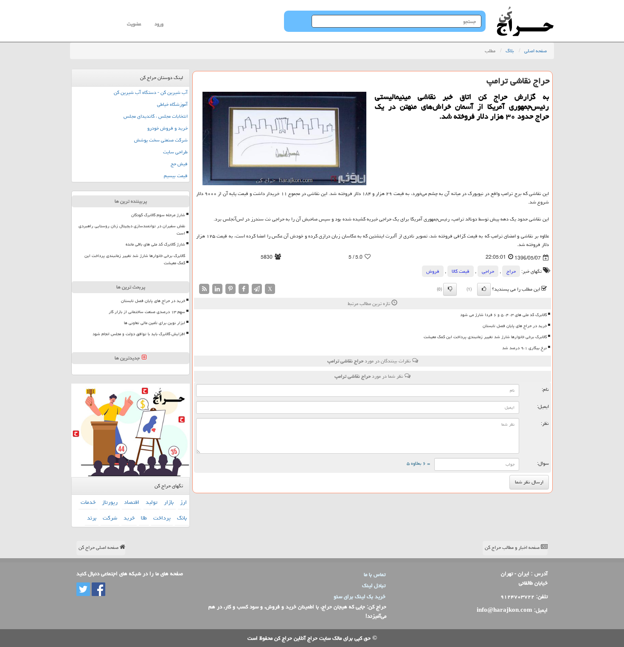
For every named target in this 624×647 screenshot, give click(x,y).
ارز (183, 502)
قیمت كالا (460, 271)
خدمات (88, 502)
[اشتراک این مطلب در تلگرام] (257, 289)
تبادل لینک (373, 585)
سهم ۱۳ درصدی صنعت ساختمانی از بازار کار (147, 312)
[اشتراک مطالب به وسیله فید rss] (204, 289)
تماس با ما (374, 574)
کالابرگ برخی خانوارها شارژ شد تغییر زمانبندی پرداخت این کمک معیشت (485, 337)
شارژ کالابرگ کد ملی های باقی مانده (155, 244)
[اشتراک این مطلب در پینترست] (230, 289)
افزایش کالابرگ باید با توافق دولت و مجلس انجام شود (139, 334)
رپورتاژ (110, 502)
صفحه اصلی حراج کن (99, 547)
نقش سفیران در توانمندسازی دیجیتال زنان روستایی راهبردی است (132, 229)
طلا (144, 517)
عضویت (134, 24)
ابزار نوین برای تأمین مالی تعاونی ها (154, 323)
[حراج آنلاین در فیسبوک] (97, 590)
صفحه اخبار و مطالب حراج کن (513, 547)
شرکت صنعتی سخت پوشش (161, 140)
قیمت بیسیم (176, 176)
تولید (151, 502)
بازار (169, 502)
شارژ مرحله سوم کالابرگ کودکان (158, 215)
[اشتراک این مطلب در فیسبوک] (244, 289)
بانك (182, 517)
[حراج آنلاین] (525, 10)
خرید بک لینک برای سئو (359, 596)
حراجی (488, 271)
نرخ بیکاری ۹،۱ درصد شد (524, 348)
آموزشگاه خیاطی (172, 104)
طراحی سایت (175, 152)
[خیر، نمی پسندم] (450, 289)
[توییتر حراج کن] (83, 590)
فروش (432, 271)
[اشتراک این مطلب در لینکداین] (217, 289)
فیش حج (179, 164)
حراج (511, 271)
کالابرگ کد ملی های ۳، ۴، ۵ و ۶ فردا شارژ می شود (503, 315)
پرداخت (162, 517)
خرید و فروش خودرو (167, 128)
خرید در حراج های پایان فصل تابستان (515, 326)
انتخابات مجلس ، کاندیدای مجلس (156, 116)
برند (91, 517)
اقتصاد (131, 502)
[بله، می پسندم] (484, 289)
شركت (110, 517)
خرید (129, 517)
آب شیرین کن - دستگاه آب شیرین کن (151, 92)
